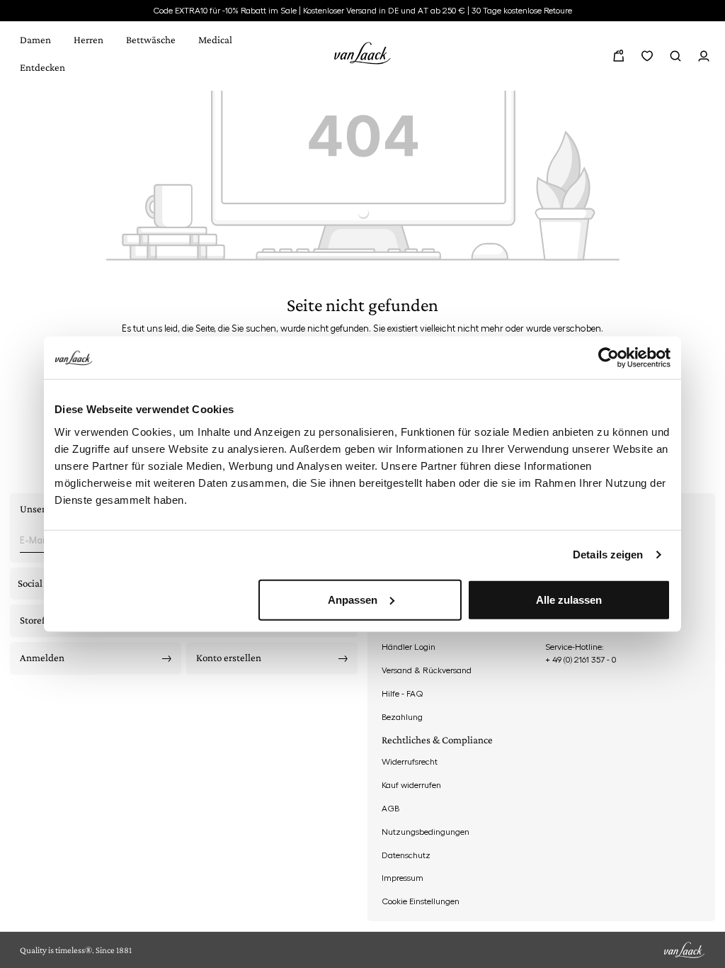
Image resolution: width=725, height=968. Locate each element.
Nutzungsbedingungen (425, 832)
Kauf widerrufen (411, 785)
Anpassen (352, 599)
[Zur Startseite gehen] (362, 50)
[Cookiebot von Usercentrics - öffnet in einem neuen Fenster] (608, 357)
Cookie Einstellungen (420, 901)
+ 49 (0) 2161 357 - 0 (580, 659)
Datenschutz (406, 855)
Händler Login (408, 647)
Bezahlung (402, 717)
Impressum (402, 878)
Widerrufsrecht (410, 762)
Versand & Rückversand (427, 670)
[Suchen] (675, 56)
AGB (390, 808)
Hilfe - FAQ (402, 694)
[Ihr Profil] (704, 56)
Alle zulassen (569, 599)
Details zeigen (608, 554)
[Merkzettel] (647, 56)
